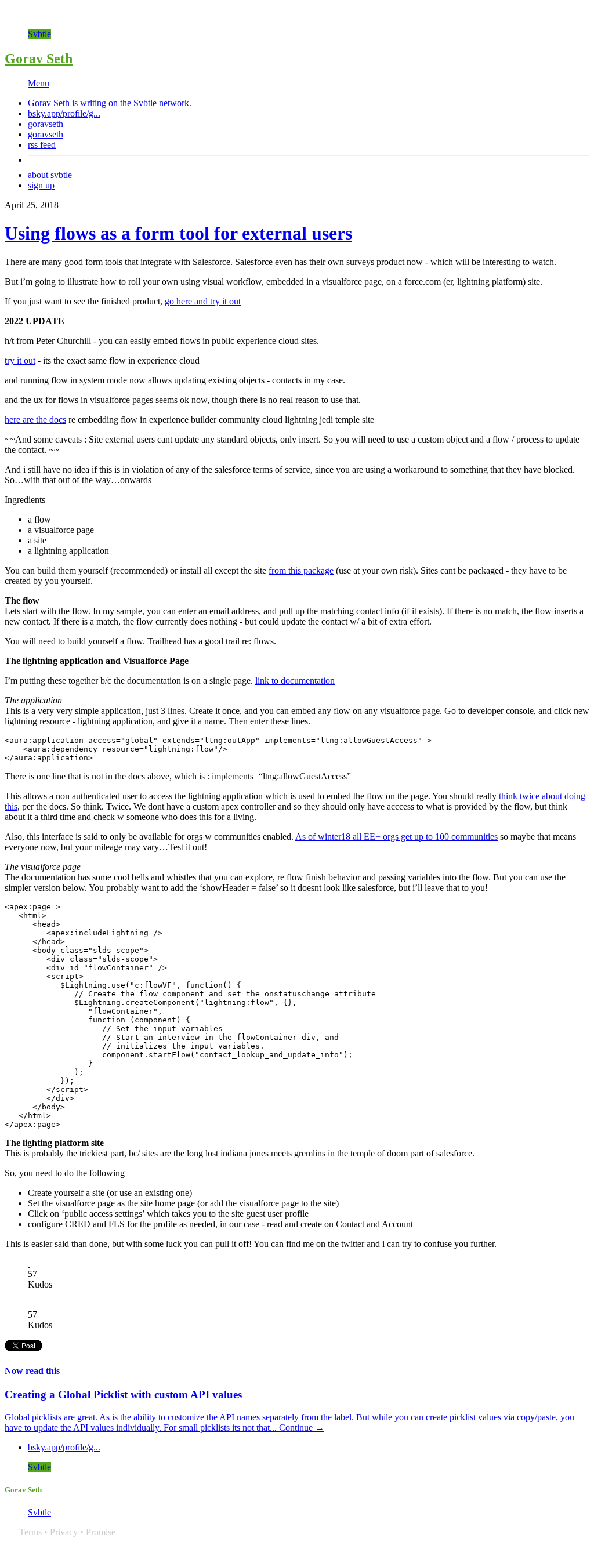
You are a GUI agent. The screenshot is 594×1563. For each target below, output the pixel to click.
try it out (20, 360)
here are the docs (35, 420)
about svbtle (50, 175)
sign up (41, 185)
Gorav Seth (39, 58)
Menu (38, 83)
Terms (30, 1532)
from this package (301, 570)
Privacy (64, 1532)
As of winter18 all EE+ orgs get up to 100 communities (396, 837)
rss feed (42, 145)
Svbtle (39, 34)
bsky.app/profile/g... (64, 113)
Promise (100, 1532)
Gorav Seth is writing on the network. (109, 103)
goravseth (45, 124)
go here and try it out (203, 301)
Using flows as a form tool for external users (178, 233)
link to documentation (295, 681)
